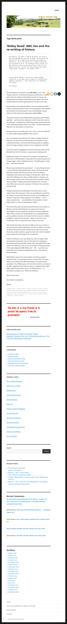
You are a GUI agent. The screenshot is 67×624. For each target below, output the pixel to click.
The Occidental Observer (14, 381)
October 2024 (12, 576)
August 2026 (12, 553)
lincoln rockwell (28, 294)
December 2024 (13, 571)
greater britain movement (31, 292)
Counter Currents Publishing (16, 409)
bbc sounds (22, 290)
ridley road (9, 295)
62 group (29, 288)
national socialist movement (40, 294)
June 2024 (11, 583)
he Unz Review (12, 436)
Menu (57, 10)
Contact (9, 614)
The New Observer (12, 413)
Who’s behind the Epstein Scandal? (19, 475)
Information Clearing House (16, 427)
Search (9, 448)
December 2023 (13, 585)
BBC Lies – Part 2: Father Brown (18, 472)
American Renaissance (14, 395)
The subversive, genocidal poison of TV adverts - (23, 499)
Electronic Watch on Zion (16, 361)
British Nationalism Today (16, 359)
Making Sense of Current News (18, 363)
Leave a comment (18, 295)
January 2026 (12, 560)
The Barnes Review (13, 422)
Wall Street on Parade (14, 386)
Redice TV (10, 404)
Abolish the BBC (21, 288)
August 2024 (12, 578)
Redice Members (12, 399)
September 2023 (13, 592)
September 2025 (13, 567)
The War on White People (16, 365)
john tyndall (20, 294)
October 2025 (12, 564)
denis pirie (35, 290)
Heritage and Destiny (13, 431)
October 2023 (12, 589)
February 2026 (13, 557)
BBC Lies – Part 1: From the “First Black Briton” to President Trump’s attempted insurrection (27, 501)
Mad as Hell (10, 528)
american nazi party (37, 288)
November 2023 (13, 587)
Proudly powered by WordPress (16, 619)
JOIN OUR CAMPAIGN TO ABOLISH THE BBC (21, 606)
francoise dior (42, 290)
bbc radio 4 (15, 290)
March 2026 (12, 555)
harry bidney (41, 292)
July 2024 (11, 580)
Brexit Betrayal (13, 356)
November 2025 (13, 562)
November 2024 (13, 573)
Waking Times (11, 390)
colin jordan (28, 290)
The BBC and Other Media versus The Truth (31, 528)
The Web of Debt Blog (14, 418)
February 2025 (13, 569)
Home (9, 602)
